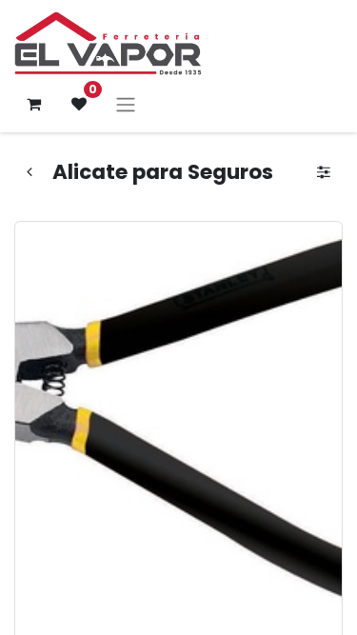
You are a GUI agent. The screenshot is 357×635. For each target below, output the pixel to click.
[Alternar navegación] (126, 104)
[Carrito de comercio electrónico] (33, 104)
